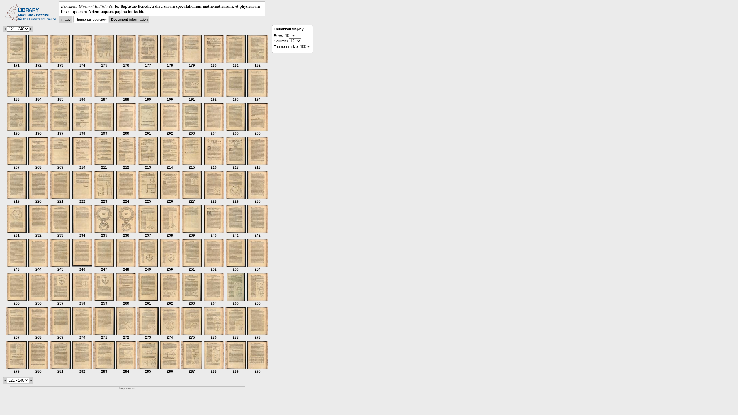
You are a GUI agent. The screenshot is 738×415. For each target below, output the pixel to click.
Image (66, 20)
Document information (129, 20)
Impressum (127, 388)
